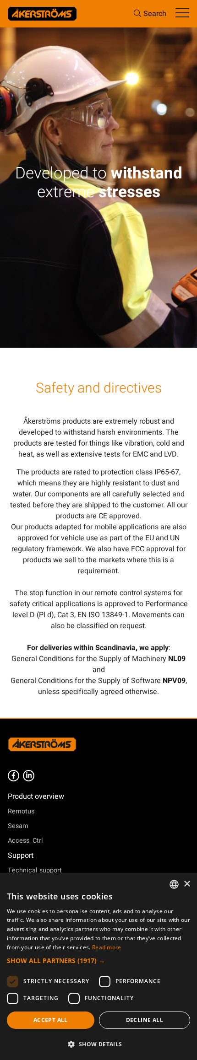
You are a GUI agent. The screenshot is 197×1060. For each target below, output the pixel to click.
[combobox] (174, 884)
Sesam (18, 826)
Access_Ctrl (25, 840)
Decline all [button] (144, 1020)
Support (20, 855)
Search (154, 13)
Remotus (21, 811)
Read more (106, 947)
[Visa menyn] (182, 13)
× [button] (186, 884)
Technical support (35, 870)
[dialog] (98, 966)
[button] (98, 960)
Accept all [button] (50, 1020)
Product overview (36, 796)
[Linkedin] (28, 775)
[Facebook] (13, 775)
